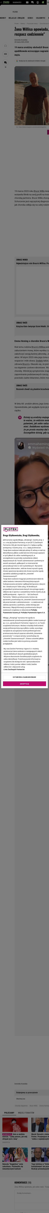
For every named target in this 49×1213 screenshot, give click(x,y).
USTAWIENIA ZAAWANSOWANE (24, 677)
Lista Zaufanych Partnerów (14, 669)
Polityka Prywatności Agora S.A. (33, 613)
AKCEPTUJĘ (24, 684)
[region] (24, 606)
